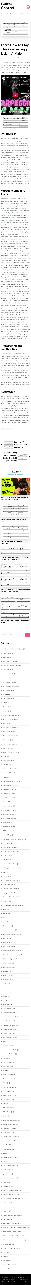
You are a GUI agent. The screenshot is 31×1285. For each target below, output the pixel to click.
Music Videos (7, 1066)
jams (4, 988)
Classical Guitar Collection (10, 781)
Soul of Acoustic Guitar (10, 1166)
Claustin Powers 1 (8, 794)
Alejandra (5, 678)
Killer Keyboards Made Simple (12, 1017)
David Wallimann (8, 810)
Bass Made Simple (8, 707)
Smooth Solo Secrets (9, 1157)
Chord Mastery (7, 761)
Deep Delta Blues (8, 814)
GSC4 (4, 922)
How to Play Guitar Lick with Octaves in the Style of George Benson (15, 558)
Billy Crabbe (6, 723)
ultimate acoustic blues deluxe (12, 1223)
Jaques (5, 996)
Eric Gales (6, 876)
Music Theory (7, 1062)
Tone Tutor (6, 1203)
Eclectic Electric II (8, 856)
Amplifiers (6, 694)
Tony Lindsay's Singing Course (12, 1215)
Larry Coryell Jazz (8, 1021)
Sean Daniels (7, 1132)
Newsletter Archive (9, 1075)
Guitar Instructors (8, 942)
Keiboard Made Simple (9, 1013)
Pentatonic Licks (8, 1079)
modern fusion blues (9, 1054)
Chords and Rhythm (8, 769)
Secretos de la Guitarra (10, 1137)
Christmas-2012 (8, 773)
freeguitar (6, 901)
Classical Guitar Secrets (10, 785)
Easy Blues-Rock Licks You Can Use (13, 839)
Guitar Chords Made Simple (11, 934)
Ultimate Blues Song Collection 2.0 (13, 1236)
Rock (4, 1116)
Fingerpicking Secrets (9, 893)
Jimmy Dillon (6, 1004)
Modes (5, 1058)
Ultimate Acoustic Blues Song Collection (15, 1228)
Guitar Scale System (9, 959)
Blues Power (7, 748)
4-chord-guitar (7, 653)
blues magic (6, 740)
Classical (5, 777)
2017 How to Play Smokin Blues (13, 649)
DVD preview (7, 823)
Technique (6, 1186)
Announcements (7, 699)
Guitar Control (7, 6)
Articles (5, 703)
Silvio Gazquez (7, 1149)
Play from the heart (8, 1087)
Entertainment (7, 860)
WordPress (25, 1282)
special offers (7, 1174)
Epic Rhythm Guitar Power (11, 868)
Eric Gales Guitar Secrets (10, 880)
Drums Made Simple (9, 818)
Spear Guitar (6, 1170)
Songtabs (6, 1161)
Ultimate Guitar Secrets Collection (13, 1240)
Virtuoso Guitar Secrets (10, 1248)
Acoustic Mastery (8, 670)
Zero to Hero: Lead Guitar (10, 1269)
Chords (5, 765)
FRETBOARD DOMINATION (12, 905)
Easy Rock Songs (8, 843)
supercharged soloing (9, 1178)
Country (5, 802)
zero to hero (6, 1261)
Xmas (4, 1256)
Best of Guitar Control (9, 719)
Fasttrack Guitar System (10, 889)
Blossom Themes (7, 1282)
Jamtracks (6, 992)
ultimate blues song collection (12, 1232)
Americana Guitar (8, 690)
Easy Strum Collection (9, 847)
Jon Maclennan (7, 1009)
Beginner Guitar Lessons (10, 715)
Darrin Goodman (6, 40)
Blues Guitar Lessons (9, 736)
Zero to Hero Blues (8, 1265)
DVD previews (7, 831)
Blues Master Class (9, 744)
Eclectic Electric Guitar (9, 852)
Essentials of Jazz (8, 885)
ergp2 (4, 872)
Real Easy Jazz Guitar (9, 1099)
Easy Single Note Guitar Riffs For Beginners (13, 542)
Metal (4, 1042)
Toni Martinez (7, 1207)
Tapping (5, 1182)
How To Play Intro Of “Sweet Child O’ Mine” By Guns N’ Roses (14, 499)
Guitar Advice (7, 926)
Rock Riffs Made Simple (10, 1120)
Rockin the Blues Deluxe (10, 1124)
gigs (4, 918)
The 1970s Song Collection (11, 1190)
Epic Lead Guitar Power (10, 864)
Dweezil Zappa (7, 835)
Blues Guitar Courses (9, 732)
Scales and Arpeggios (8, 42)
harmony (5, 971)
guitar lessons (7, 429)
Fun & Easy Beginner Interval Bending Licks (14, 520)
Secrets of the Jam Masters (11, 1141)
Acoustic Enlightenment (10, 661)
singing (5, 1153)
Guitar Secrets (7, 963)
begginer (5, 711)
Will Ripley (6, 1252)
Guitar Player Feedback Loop (11, 955)
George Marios (7, 913)
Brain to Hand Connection (10, 752)
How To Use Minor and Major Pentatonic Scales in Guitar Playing (15, 591)
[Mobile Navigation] (28, 7)
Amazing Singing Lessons (10, 686)
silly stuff (5, 1145)
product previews (8, 1095)
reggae (5, 1104)
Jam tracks (6, 984)
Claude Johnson (7, 789)
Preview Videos (7, 1091)
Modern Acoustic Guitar (10, 1050)
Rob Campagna (7, 1108)
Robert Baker (7, 1112)
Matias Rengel (7, 1033)
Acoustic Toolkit (8, 674)
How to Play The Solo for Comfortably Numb (15, 622)
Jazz (4, 1000)
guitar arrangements (9, 930)
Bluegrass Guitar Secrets (10, 727)
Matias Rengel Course (9, 1037)
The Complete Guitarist (10, 1194)
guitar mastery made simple (11, 951)
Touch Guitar (6, 1219)
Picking (5, 1083)
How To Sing (7, 980)
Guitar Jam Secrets (8, 947)
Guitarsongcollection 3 (9, 967)
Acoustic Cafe (7, 657)
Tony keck (6, 1211)
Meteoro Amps (7, 1046)
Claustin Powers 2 (8, 798)
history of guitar (7, 975)
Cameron (5, 756)
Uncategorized (7, 1244)
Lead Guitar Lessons (20, 40)
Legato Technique (8, 1029)
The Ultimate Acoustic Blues (11, 1199)
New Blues (6, 1071)
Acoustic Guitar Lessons (10, 665)
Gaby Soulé (6, 909)
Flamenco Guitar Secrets (10, 897)
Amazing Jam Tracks (9, 682)
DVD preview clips (8, 827)
